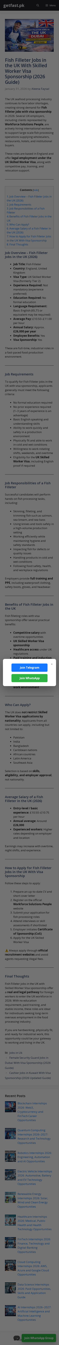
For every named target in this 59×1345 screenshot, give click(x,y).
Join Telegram (29, 667)
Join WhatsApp (30, 678)
